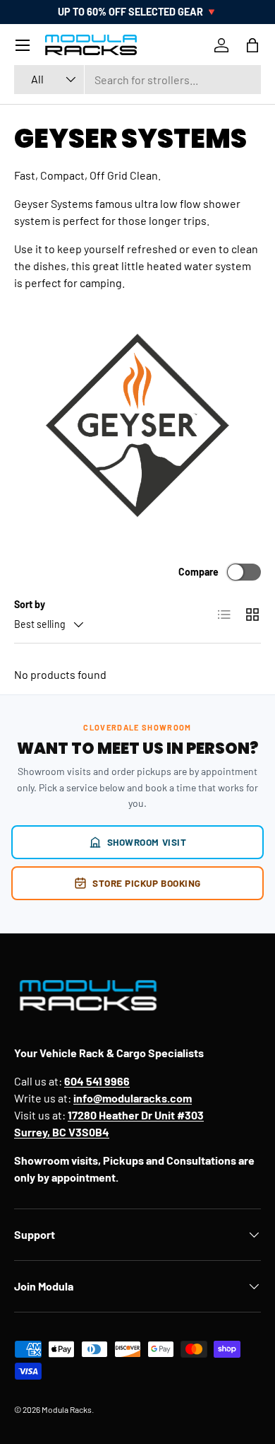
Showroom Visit (147, 842)
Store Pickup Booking (146, 883)
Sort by (29, 604)
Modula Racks (67, 1409)
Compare (198, 572)
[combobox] (137, 79)
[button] (252, 45)
